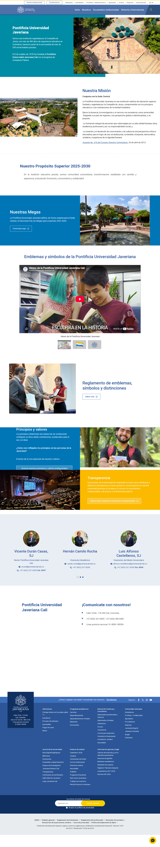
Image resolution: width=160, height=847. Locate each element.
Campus (73, 756)
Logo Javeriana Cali (49, 781)
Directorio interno (76, 765)
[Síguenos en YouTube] (151, 700)
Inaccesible (46, 724)
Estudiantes (129, 712)
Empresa (130, 3)
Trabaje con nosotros (78, 781)
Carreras (73, 712)
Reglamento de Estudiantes (68, 820)
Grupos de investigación (51, 765)
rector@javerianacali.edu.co (32, 567)
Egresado (112, 3)
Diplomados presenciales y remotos (107, 716)
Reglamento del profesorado (92, 820)
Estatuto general (48, 820)
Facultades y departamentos (53, 762)
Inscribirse (46, 718)
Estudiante (80, 3)
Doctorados (74, 725)
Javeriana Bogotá (131, 728)
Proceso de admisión (50, 721)
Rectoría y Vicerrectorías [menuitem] (132, 10)
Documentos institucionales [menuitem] (106, 10)
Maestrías (73, 722)
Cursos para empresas (106, 733)
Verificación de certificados (52, 775)
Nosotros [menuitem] (86, 10)
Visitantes (128, 738)
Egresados (129, 719)
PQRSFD (73, 772)
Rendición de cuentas (105, 765)
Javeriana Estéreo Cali (50, 768)
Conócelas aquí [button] (19, 228)
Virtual (121, 3)
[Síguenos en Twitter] (143, 700)
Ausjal (127, 734)
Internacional (141, 3)
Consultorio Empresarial (106, 736)
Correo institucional (77, 762)
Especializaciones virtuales (80, 719)
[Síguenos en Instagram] (147, 700)
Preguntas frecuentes (78, 775)
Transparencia (47, 772)
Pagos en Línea (48, 727)
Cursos (100, 727)
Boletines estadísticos (106, 761)
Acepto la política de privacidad (81, 807)
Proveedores (130, 722)
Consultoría (102, 730)
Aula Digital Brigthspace (51, 753)
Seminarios (102, 723)
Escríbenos (111, 700)
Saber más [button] (89, 396)
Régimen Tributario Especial (108, 768)
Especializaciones (76, 715)
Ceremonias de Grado (78, 759)
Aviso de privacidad (81, 822)
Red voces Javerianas (78, 778)
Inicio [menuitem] (77, 10)
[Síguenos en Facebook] (139, 700)
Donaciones (46, 759)
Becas (44, 731)
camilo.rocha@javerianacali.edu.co (81, 564)
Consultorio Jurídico (105, 739)
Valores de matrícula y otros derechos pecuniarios (108, 754)
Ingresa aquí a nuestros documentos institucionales (112, 501)
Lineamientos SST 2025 (106, 771)
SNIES (37, 820)
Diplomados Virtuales (106, 720)
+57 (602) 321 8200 (33, 570)
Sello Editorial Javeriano (51, 778)
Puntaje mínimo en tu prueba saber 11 (55, 713)
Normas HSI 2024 (104, 774)
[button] (77, 577)
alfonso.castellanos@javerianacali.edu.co (130, 564)
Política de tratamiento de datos (103, 822)
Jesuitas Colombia (132, 731)
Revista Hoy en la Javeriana (80, 784)
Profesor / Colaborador (134, 715)
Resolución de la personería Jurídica (56, 822)
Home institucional (34, 3)
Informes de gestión (105, 758)
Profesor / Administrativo (96, 3)
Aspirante (69, 3)
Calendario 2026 (76, 753)
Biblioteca (46, 756)
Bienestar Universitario (115, 820)
